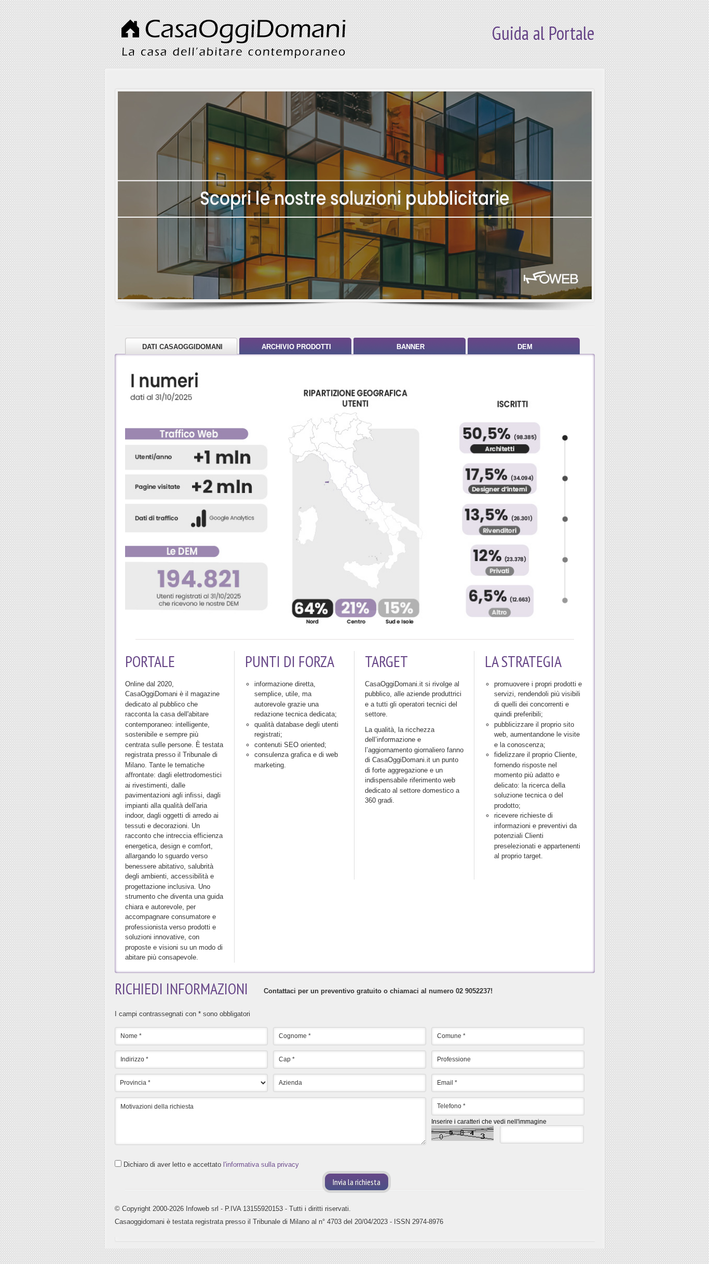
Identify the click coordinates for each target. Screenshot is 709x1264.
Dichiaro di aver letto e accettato (211, 1164)
